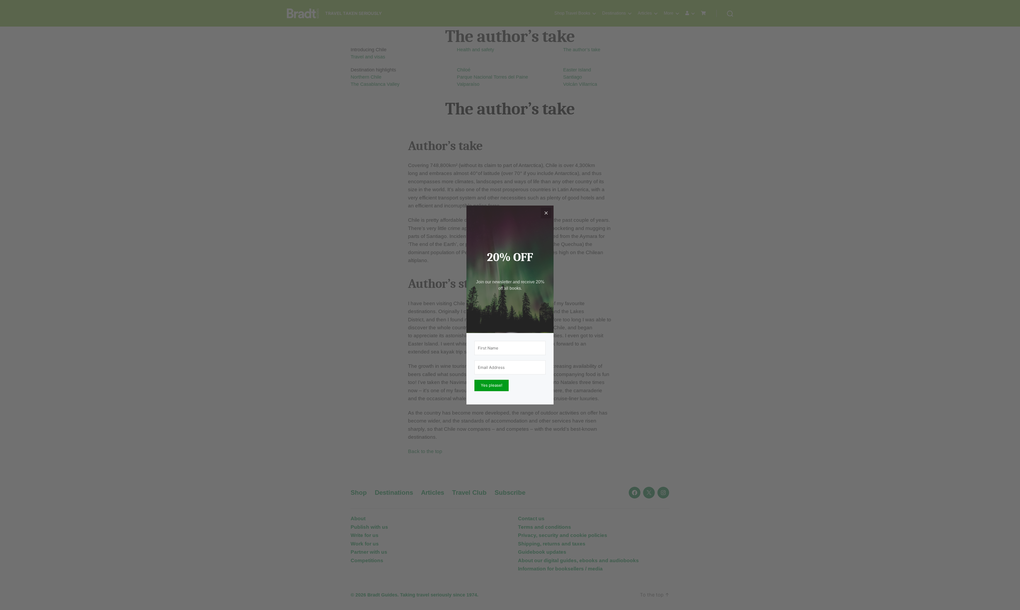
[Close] (546, 213)
